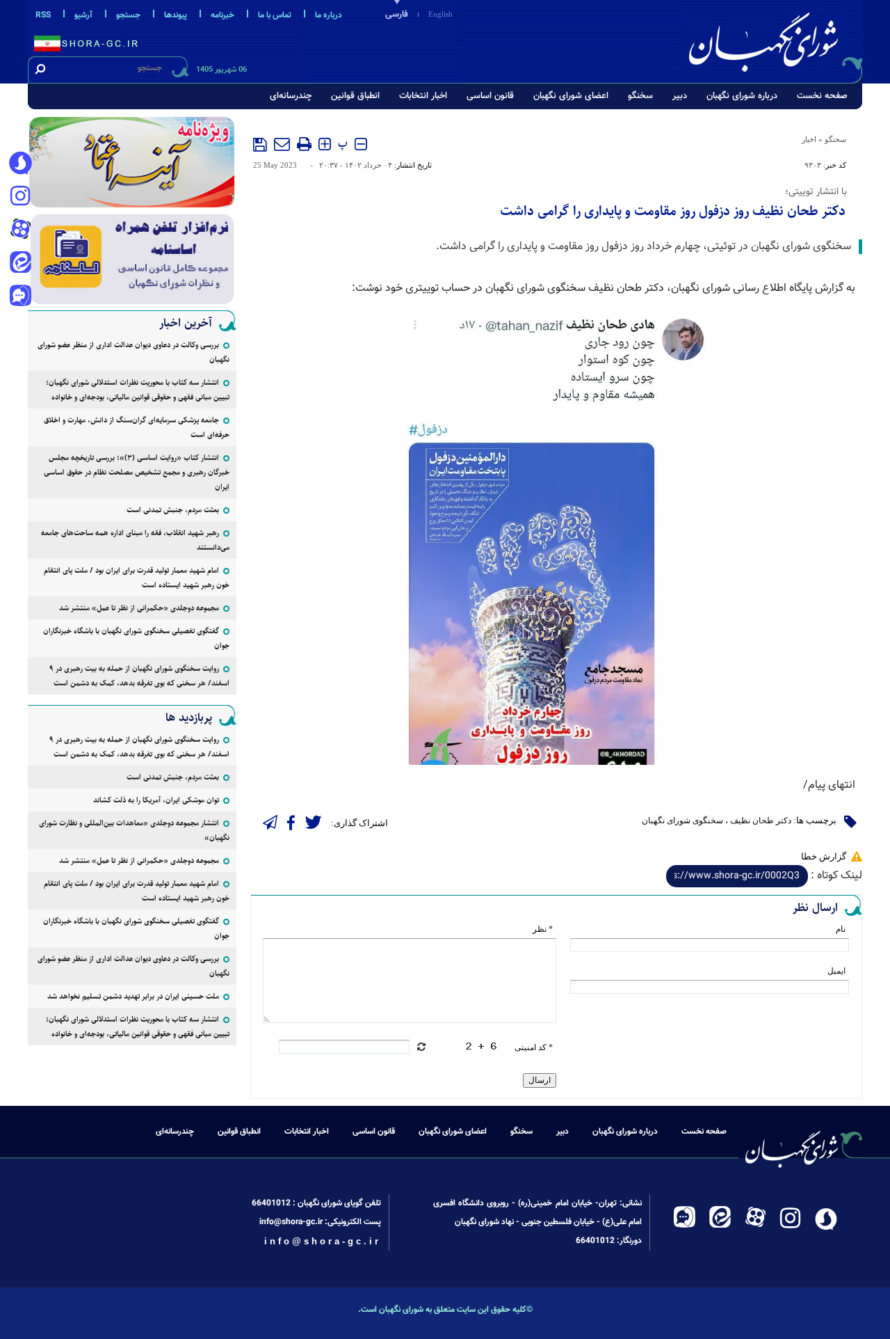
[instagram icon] (20, 196)
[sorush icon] (20, 163)
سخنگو (640, 96)
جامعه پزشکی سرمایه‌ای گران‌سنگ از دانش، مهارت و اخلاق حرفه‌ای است (136, 427)
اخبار (809, 139)
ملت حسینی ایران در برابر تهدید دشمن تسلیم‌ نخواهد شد (133, 996)
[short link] (737, 876)
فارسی (396, 15)
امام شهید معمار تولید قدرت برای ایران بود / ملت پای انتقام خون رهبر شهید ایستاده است (136, 577)
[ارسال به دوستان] (282, 144)
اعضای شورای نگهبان (570, 96)
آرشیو (83, 15)
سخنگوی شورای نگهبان (682, 820)
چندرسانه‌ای (291, 96)
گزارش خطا (823, 856)
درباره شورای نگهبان (741, 96)
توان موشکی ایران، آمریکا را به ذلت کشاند (156, 800)
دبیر (679, 96)
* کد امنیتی (534, 1047)
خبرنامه (222, 15)
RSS (43, 15)
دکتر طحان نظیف (760, 820)
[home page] (773, 39)
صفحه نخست (822, 96)
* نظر (543, 929)
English (440, 14)
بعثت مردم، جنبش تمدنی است (173, 510)
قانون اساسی (490, 96)
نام (841, 929)
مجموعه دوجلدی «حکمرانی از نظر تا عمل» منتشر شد (139, 608)
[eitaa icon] (20, 263)
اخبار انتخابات (423, 96)
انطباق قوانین (355, 96)
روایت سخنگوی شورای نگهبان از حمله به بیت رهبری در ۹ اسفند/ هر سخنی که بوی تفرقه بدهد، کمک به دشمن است (139, 676)
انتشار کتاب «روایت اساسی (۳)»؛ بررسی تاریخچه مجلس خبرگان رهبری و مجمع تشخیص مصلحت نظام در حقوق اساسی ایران (136, 472)
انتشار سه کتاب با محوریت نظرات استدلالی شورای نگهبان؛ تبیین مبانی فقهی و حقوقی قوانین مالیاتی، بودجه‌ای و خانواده (137, 390)
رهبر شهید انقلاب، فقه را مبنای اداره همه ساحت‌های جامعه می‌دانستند (135, 540)
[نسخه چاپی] (304, 144)
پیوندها (175, 15)
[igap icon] (20, 297)
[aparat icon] (20, 230)
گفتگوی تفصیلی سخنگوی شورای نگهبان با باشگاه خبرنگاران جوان (136, 638)
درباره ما (328, 15)
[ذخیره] (260, 145)
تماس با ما (274, 15)
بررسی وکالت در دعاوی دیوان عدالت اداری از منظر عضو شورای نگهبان (133, 352)
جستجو (128, 15)
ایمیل (836, 971)
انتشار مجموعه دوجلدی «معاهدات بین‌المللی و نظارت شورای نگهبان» (134, 830)
